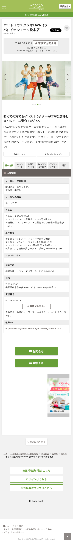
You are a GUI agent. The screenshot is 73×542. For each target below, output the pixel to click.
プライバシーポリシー (13, 532)
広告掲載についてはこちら (36, 487)
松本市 (64, 453)
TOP (5, 453)
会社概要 (19, 526)
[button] (32, 104)
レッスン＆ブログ (42, 165)
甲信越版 (45, 453)
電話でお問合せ (47, 43)
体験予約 (38, 363)
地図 (64, 165)
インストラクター (53, 165)
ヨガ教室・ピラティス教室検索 (24, 453)
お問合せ (38, 351)
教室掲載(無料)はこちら (36, 470)
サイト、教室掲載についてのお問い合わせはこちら (27, 529)
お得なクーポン (31, 165)
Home (6, 526)
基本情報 (9, 165)
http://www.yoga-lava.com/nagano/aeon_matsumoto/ (33, 328)
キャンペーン (20, 165)
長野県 (55, 453)
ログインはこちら (36, 479)
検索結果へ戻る (38, 441)
